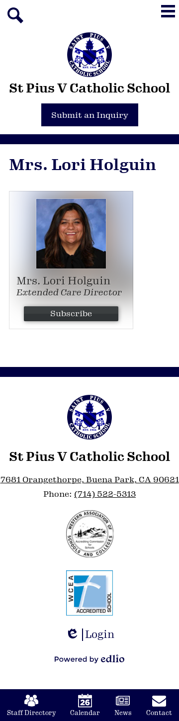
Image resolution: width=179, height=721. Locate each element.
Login (93, 635)
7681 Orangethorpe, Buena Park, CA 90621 (89, 479)
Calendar (85, 713)
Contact (159, 713)
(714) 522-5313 (105, 494)
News (123, 713)
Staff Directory (31, 713)
